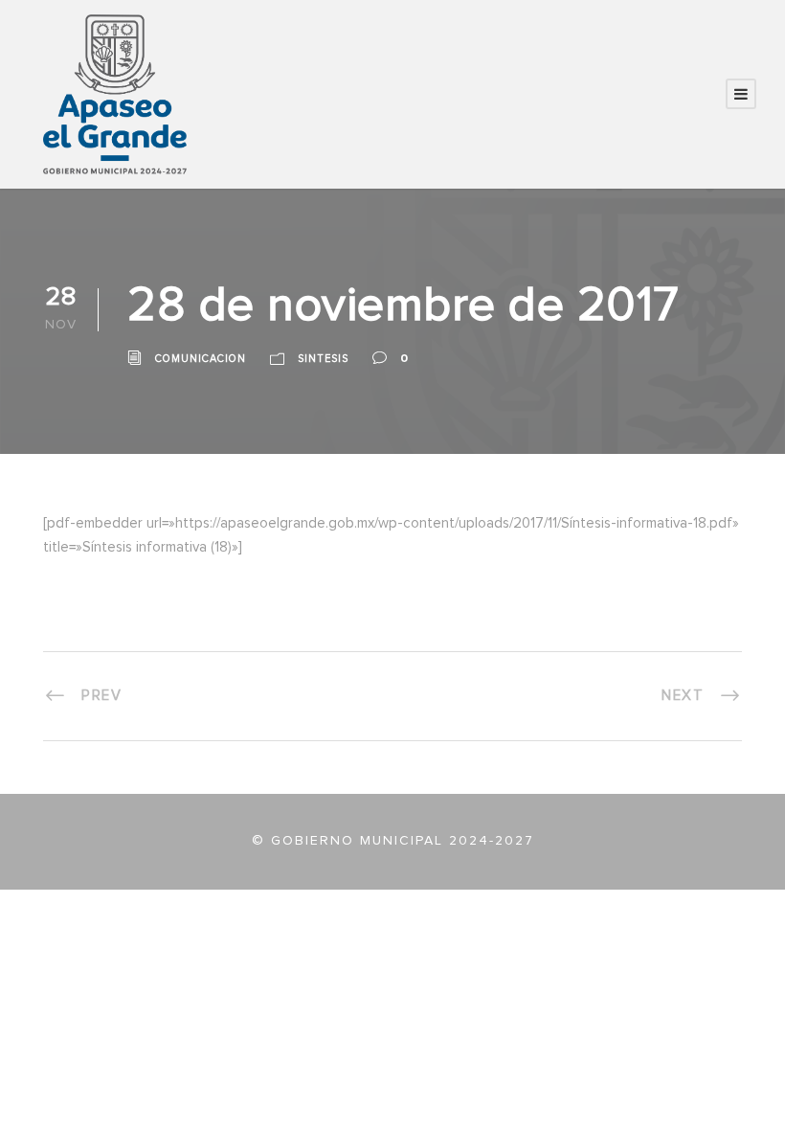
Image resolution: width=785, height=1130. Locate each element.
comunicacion (200, 358)
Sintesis (323, 358)
